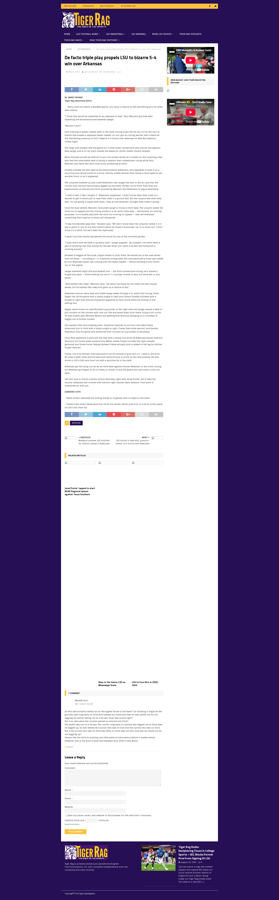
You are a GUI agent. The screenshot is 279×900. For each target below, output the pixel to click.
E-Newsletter (88, 6)
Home (67, 34)
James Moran (91, 72)
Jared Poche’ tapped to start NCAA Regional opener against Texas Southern (80, 491)
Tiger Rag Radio (73, 40)
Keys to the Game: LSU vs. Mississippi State (112, 683)
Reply (70, 747)
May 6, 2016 (74, 72)
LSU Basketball (114, 34)
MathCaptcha (75, 824)
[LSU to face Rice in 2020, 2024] (147, 570)
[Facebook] (209, 6)
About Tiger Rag (106, 6)
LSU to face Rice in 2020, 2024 (145, 683)
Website (69, 807)
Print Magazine (70, 6)
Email (68, 798)
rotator (76, 422)
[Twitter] (215, 6)
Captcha (69, 820)
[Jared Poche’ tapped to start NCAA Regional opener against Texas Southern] (80, 473)
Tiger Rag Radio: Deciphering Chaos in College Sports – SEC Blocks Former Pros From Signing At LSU (196, 852)
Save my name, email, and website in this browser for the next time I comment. (110, 815)
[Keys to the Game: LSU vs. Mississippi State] (114, 570)
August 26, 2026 (188, 862)
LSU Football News (87, 34)
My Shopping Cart (128, 6)
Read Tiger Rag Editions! (104, 40)
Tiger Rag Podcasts (190, 34)
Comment (70, 768)
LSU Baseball (138, 34)
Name (68, 790)
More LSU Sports (161, 34)
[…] (203, 882)
